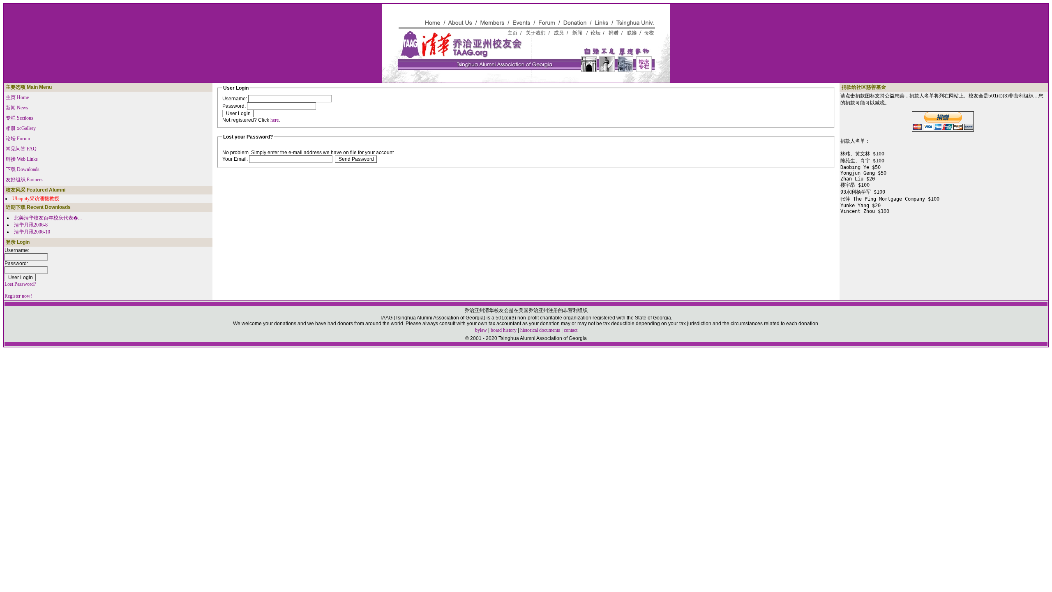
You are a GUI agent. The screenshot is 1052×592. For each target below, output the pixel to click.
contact (570, 330)
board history (504, 330)
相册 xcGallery (21, 128)
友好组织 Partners (24, 180)
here (274, 120)
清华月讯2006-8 (31, 225)
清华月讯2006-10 (32, 232)
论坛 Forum (18, 138)
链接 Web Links (22, 159)
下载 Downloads (22, 169)
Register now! (18, 296)
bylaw (481, 330)
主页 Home (17, 97)
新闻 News (17, 108)
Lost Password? (20, 284)
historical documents (540, 330)
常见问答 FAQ (21, 149)
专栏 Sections (19, 118)
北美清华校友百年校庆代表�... (48, 218)
